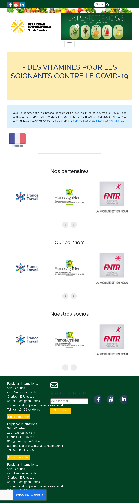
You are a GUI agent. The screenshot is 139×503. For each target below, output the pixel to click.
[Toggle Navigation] (69, 43)
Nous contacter (18, 417)
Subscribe (60, 410)
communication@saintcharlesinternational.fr (99, 120)
